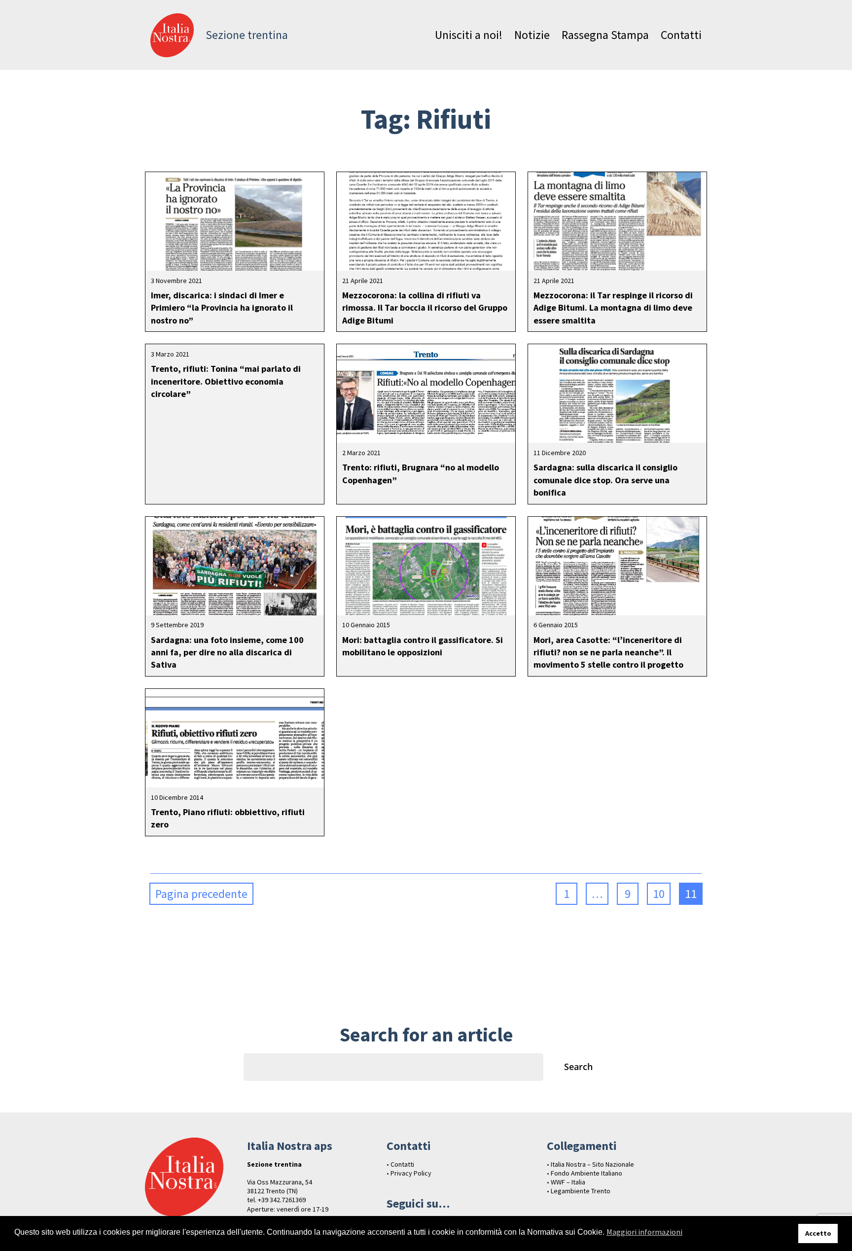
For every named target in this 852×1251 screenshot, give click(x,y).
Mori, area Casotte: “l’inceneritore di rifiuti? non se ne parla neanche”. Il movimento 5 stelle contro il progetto (608, 652)
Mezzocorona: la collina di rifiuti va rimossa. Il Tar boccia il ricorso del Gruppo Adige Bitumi (424, 307)
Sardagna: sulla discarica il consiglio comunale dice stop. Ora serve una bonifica (605, 480)
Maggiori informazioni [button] (644, 1232)
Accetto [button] (818, 1233)
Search (578, 1066)
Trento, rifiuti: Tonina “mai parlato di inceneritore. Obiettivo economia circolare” (226, 381)
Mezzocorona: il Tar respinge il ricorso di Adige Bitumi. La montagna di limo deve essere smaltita (613, 307)
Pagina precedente (201, 893)
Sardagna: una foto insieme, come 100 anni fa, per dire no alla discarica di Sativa (227, 652)
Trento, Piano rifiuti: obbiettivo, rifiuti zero (228, 818)
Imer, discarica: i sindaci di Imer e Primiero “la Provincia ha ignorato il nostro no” (222, 307)
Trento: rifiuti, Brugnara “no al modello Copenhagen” (420, 473)
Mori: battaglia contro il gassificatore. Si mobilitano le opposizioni (422, 646)
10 (659, 893)
